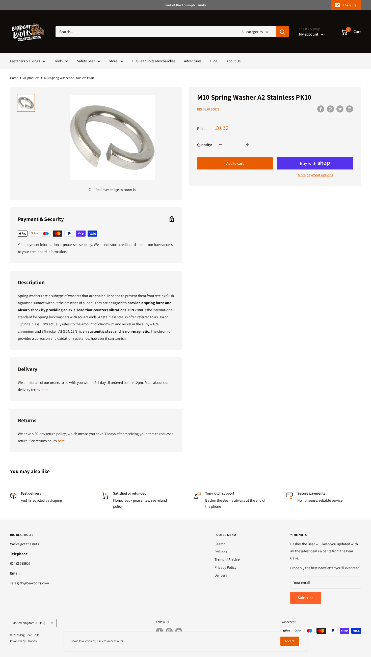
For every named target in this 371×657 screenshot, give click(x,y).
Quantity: (204, 144)
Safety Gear (86, 61)
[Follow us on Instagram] (169, 631)
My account (309, 34)
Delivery (221, 575)
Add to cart (235, 163)
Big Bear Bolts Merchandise (153, 61)
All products (31, 78)
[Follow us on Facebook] (159, 631)
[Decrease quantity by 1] (220, 144)
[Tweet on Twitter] (339, 108)
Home (14, 78)
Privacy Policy (225, 567)
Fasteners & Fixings (25, 61)
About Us (233, 61)
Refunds (221, 551)
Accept (290, 641)
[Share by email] (349, 108)
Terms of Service (227, 559)
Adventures (192, 61)
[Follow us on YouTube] (178, 631)
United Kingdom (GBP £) (29, 623)
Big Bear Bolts (208, 109)
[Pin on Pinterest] (330, 108)
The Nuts (349, 5)
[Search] (282, 31)
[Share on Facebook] (320, 108)
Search (220, 543)
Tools (58, 61)
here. (44, 389)
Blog (214, 61)
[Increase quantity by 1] (247, 144)
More (113, 61)
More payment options (315, 174)
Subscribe (305, 597)
